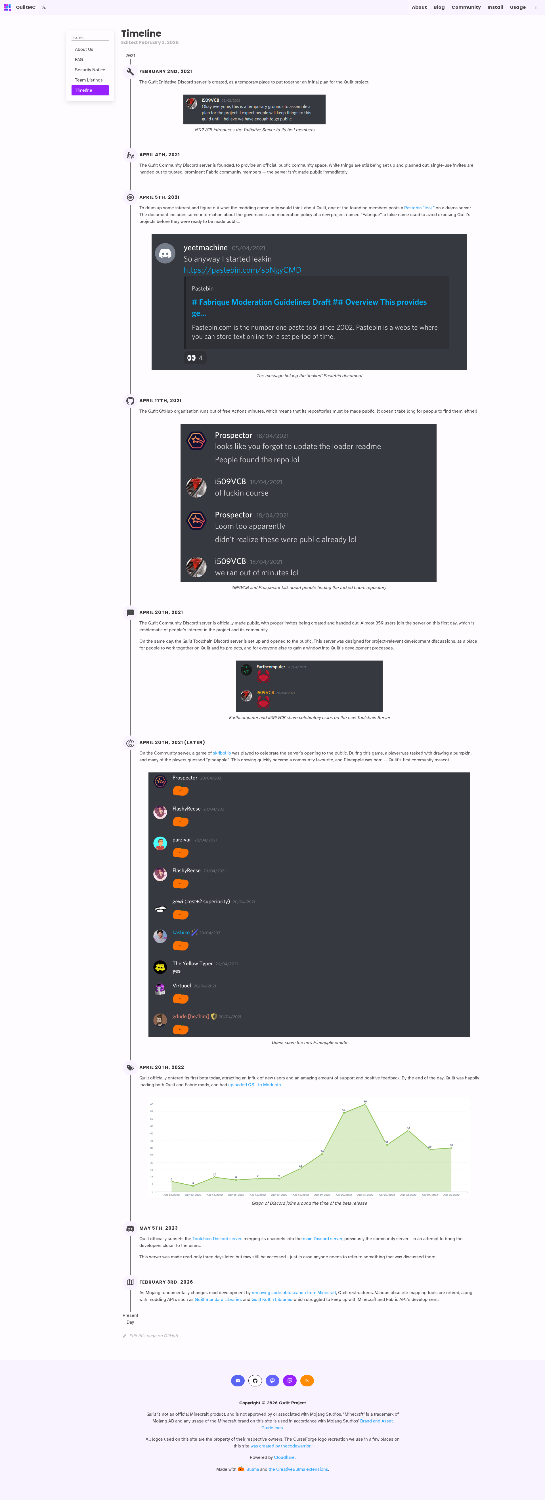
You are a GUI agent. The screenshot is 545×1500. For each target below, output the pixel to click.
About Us (84, 49)
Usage (518, 7)
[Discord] (238, 1380)
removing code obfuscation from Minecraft (294, 1293)
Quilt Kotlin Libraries (271, 1299)
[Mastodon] (272, 1380)
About (419, 7)
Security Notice (90, 70)
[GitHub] (255, 1380)
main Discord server (322, 1239)
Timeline (83, 90)
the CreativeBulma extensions (298, 1469)
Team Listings (89, 80)
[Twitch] (290, 1380)
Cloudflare (284, 1457)
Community (466, 7)
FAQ (79, 59)
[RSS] (307, 1380)
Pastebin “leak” (419, 208)
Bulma (252, 1469)
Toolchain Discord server (217, 1239)
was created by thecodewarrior (281, 1446)
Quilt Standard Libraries (218, 1299)
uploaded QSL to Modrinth (254, 1085)
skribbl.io (222, 753)
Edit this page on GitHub (153, 1336)
